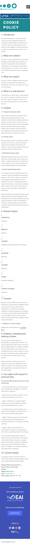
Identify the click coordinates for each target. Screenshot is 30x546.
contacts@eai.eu (9, 473)
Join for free (14, 513)
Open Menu (28, 6)
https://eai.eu (10, 471)
